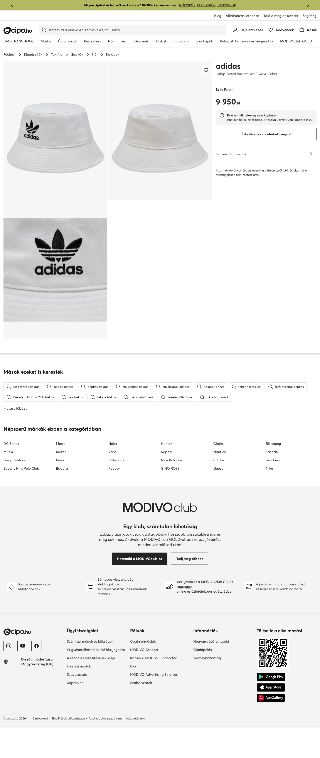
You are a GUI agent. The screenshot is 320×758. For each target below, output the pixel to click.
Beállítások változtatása (68, 718)
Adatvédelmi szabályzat (105, 718)
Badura (62, 468)
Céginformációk (158, 641)
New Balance (171, 460)
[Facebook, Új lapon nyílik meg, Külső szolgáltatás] (36, 646)
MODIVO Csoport (160, 649)
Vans (112, 452)
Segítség (310, 15)
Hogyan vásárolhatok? (223, 641)
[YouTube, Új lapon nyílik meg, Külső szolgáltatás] (22, 646)
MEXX (8, 452)
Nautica (219, 452)
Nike (269, 468)
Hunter (166, 443)
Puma (60, 460)
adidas (228, 66)
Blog (220, 15)
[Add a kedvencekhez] (206, 70)
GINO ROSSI (170, 468)
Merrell (61, 443)
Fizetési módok (94, 666)
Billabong (273, 443)
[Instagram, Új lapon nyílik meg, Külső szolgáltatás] (8, 646)
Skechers (273, 460)
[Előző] (12, 5)
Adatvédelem (135, 718)
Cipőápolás (217, 649)
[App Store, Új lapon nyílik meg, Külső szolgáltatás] (271, 687)
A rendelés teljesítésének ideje (97, 657)
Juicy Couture (14, 460)
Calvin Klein (117, 460)
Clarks (218, 443)
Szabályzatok (156, 682)
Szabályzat (40, 718)
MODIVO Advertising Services (160, 674)
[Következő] (308, 5)
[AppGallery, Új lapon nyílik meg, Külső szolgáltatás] (271, 698)
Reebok (114, 468)
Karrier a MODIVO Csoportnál (160, 657)
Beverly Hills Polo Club (21, 468)
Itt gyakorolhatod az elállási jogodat (97, 649)
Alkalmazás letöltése (244, 15)
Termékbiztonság (222, 657)
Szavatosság (92, 674)
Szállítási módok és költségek (97, 641)
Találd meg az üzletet (280, 15)
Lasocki (272, 452)
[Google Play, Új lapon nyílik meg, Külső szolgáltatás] (271, 677)
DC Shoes (11, 443)
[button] (55, 130)
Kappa (166, 452)
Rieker (61, 452)
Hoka (112, 443)
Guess (218, 468)
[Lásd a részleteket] (311, 154)
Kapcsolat (90, 682)
